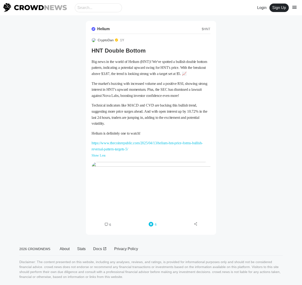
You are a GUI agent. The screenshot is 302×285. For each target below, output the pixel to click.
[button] (151, 189)
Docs (98, 249)
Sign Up (279, 8)
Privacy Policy (126, 249)
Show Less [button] (98, 155)
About (65, 249)
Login (262, 8)
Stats (81, 249)
